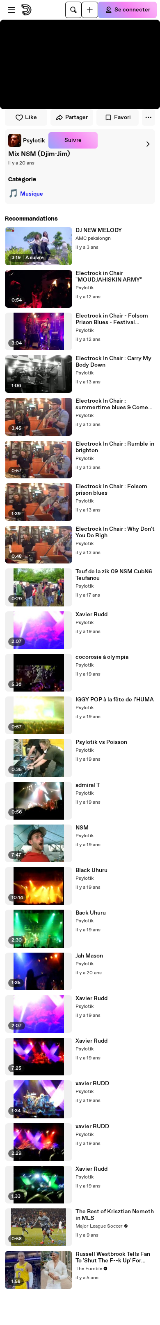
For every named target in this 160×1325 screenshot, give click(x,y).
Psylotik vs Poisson (101, 742)
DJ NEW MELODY (98, 230)
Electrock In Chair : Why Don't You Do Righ (115, 532)
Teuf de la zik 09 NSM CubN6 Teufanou (113, 574)
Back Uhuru (90, 913)
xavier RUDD (92, 1083)
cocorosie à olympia (101, 657)
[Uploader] (90, 10)
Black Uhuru (91, 870)
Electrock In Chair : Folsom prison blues (111, 489)
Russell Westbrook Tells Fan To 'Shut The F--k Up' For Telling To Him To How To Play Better (114, 1257)
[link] (26, 140)
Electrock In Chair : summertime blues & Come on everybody (111, 404)
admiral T (87, 785)
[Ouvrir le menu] (11, 10)
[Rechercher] (73, 10)
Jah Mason (89, 956)
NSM (82, 828)
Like (31, 117)
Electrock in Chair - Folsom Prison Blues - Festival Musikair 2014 (111, 319)
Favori (122, 117)
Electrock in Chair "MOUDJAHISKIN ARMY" (108, 276)
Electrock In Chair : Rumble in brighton (114, 447)
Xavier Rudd (91, 614)
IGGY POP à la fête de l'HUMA (114, 699)
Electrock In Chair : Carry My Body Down (113, 361)
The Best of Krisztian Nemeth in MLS (114, 1214)
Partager (76, 117)
